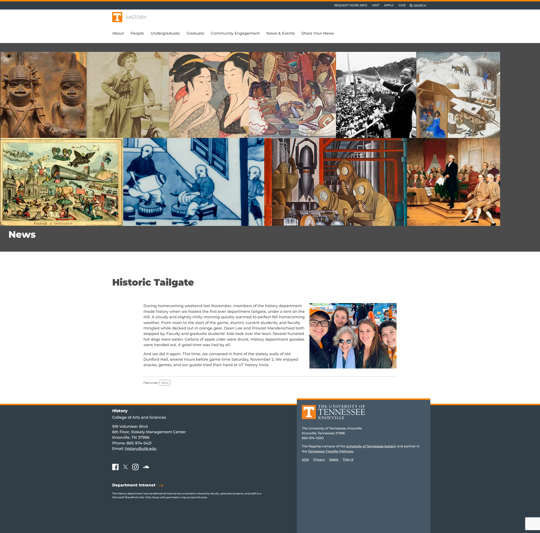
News (22, 234)
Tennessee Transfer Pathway (330, 451)
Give (402, 5)
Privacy (319, 459)
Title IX (348, 459)
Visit (375, 5)
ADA (305, 459)
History (136, 17)
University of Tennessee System (371, 446)
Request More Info (350, 5)
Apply (389, 5)
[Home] (333, 415)
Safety (334, 459)
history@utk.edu (141, 448)
